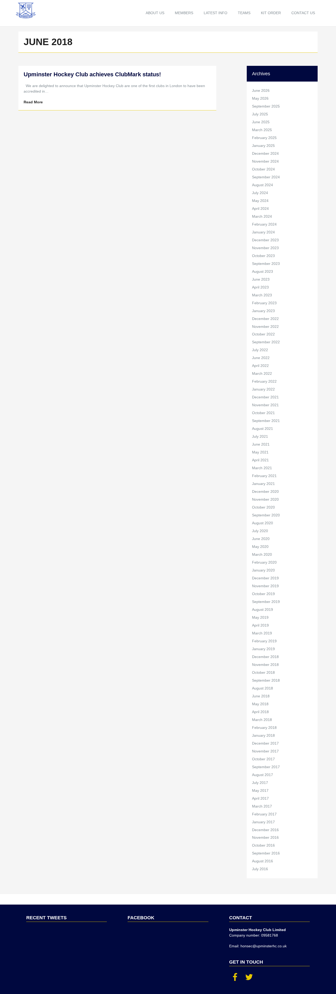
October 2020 (263, 507)
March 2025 (262, 130)
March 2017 (262, 806)
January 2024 (263, 232)
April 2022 (260, 366)
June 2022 (261, 358)
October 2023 (263, 256)
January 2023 (263, 311)
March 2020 (262, 554)
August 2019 (262, 609)
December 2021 (265, 397)
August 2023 (262, 271)
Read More (33, 102)
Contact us (303, 13)
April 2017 (260, 798)
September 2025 (266, 106)
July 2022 (260, 350)
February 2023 (264, 303)
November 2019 (265, 586)
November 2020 (265, 499)
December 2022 (265, 319)
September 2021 (266, 421)
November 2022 (265, 326)
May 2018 (260, 704)
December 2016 (265, 830)
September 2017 (266, 767)
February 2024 (264, 224)
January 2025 (263, 145)
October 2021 (263, 413)
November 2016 (265, 837)
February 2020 (264, 562)
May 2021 (260, 452)
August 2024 (262, 185)
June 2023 (261, 279)
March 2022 (262, 373)
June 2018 (261, 696)
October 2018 (263, 672)
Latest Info (215, 13)
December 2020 (265, 491)
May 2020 (260, 546)
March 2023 (262, 295)
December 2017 (265, 743)
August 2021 (262, 428)
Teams (244, 13)
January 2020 (263, 570)
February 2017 (264, 814)
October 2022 (263, 334)
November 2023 (265, 248)
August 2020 (262, 523)
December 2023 (265, 240)
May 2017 (260, 790)
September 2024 (266, 177)
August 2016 (262, 861)
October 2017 (263, 759)
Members (184, 13)
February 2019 (264, 641)
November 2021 (265, 405)
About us (155, 13)
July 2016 (260, 869)
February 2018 (264, 727)
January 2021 (263, 484)
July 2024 (260, 193)
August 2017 (262, 775)
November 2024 (265, 161)
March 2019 (262, 633)
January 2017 (263, 822)
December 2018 (265, 657)
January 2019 (263, 649)
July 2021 (260, 436)
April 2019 (260, 625)
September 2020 (266, 515)
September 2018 (266, 680)
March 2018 (262, 720)
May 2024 (260, 201)
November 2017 (265, 751)
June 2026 (261, 90)
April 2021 (260, 460)
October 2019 (263, 594)
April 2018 (260, 712)
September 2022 (266, 342)
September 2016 (266, 853)
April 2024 (260, 208)
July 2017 (260, 783)
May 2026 (260, 98)
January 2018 (263, 735)
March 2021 (262, 468)
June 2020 (261, 539)
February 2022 (264, 381)
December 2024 (265, 153)
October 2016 (263, 845)
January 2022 (263, 389)
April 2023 (260, 287)
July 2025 (260, 114)
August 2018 (262, 688)
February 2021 (264, 476)
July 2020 (260, 531)
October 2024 (263, 169)
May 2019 (260, 617)
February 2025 (264, 138)
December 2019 (265, 578)
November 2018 (265, 664)
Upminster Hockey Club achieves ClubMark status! (92, 74)
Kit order (271, 13)
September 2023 (266, 263)
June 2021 (261, 444)
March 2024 (262, 216)
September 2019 (266, 602)
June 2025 (261, 122)
